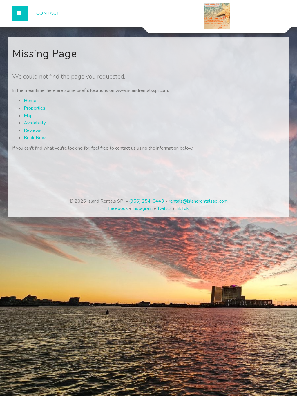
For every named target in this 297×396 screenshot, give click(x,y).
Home (30, 100)
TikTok (182, 208)
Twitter (164, 208)
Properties (34, 108)
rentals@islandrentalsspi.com (198, 201)
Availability (35, 123)
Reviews (32, 130)
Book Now (35, 138)
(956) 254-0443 (146, 201)
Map (28, 115)
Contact (47, 13)
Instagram (143, 208)
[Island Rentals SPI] (216, 16)
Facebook (118, 208)
